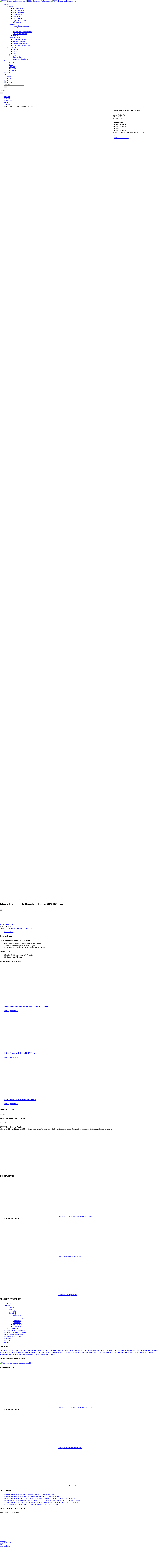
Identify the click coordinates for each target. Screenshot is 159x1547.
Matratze (93, 1352)
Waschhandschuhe (19, 1319)
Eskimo (113, 1350)
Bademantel (17, 1315)
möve (27, 928)
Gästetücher (17, 1323)
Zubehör (52, 1354)
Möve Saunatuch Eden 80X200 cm (19, 1053)
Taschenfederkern (139, 1352)
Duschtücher (17, 1317)
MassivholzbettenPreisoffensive (15, 1332)
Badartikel (20, 928)
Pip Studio (100, 1352)
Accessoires (13, 1311)
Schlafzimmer (112, 1352)
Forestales (134, 1350)
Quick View (14, 1011)
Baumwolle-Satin (31, 1350)
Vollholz (3, 1354)
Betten (11, 6)
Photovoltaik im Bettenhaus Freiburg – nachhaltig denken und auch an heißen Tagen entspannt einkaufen (40, 1498)
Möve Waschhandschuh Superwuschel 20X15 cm (26, 1006)
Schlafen (7, 1342)
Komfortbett (18, 1352)
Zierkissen (45, 1354)
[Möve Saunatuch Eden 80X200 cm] (58, 1031)
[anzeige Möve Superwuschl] (79, 1172)
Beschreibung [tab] (9, 932)
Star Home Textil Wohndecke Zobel (20, 1099)
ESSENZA (120, 1350)
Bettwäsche (13, 55)
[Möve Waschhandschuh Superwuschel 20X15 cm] (58, 984)
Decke (94, 1350)
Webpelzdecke (11, 1354)
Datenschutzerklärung (121, 138)
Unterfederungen (14, 38)
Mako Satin (54, 1352)
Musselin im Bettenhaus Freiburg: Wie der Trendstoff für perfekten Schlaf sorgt (31, 1494)
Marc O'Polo (62, 1352)
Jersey (7, 1352)
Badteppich (17, 1326)
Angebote (7, 1303)
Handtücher (12, 928)
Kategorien (8, 1338)
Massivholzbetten (84, 1352)
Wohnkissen (30, 1354)
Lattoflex (41, 1352)
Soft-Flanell (128, 1352)
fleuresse (128, 1350)
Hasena (148, 1350)
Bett (52, 1350)
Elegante (108, 1350)
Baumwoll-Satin (11, 1350)
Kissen (11, 1309)
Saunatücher (17, 1325)
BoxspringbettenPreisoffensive (14, 1330)
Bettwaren (12, 47)
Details (6, 1011)
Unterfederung (150, 1352)
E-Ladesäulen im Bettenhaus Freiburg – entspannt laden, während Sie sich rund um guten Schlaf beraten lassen (42, 1500)
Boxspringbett (87, 1350)
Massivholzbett (72, 1352)
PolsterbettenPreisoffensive (13, 1334)
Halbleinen (142, 1350)
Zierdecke (38, 1354)
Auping (2, 1350)
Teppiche (12, 1307)
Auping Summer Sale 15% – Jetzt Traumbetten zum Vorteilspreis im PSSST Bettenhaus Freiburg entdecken (41, 1502)
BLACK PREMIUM (74, 1350)
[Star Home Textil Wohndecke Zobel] (58, 1077)
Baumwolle (21, 1350)
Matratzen (12, 24)
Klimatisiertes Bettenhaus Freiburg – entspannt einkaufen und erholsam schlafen (31, 1504)
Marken (7, 1340)
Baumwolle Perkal (44, 1350)
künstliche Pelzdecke (30, 1352)
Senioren (121, 1352)
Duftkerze (100, 1350)
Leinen (46, 1352)
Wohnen (32, 928)
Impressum (118, 136)
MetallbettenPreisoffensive (13, 1336)
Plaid (106, 1352)
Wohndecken (13, 1328)
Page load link (5, 1546)
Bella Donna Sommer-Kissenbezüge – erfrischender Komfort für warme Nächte (31, 1496)
